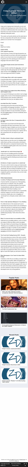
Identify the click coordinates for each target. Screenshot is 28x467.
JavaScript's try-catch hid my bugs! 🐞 (11, 151)
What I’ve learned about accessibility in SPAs (13, 218)
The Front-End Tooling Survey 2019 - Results (13, 235)
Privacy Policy (15, 465)
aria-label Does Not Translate (9, 103)
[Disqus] (14, 406)
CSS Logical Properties (7, 51)
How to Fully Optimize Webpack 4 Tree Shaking (13, 201)
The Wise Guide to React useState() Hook (12, 138)
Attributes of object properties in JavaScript (13, 163)
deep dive (18, 68)
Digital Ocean (22, 459)
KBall (11, 15)
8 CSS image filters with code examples (11, 77)
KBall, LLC (17, 460)
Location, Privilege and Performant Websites (13, 179)
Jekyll (12, 459)
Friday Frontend (22, 15)
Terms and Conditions (16, 463)
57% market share (7, 112)
